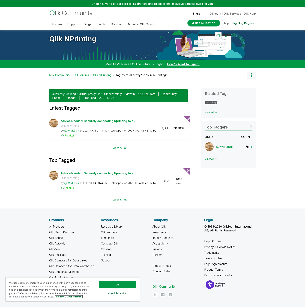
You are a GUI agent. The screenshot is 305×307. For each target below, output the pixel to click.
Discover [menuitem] (117, 24)
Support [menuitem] (73, 24)
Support (106, 260)
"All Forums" (147, 94)
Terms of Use (213, 258)
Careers (157, 255)
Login (137, 3)
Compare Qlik (109, 243)
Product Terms (213, 269)
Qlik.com (215, 13)
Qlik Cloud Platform (61, 232)
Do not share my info (218, 275)
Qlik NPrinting (73, 39)
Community (169, 94)
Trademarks (211, 252)
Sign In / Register (244, 23)
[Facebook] (170, 294)
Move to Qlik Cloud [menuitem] (141, 24)
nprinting (211, 102)
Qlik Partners (109, 232)
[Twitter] (155, 294)
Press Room (160, 232)
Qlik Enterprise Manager (64, 271)
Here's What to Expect (183, 64)
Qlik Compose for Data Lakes (68, 260)
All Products (56, 226)
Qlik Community (59, 75)
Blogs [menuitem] (87, 24)
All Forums (81, 75)
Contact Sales (161, 271)
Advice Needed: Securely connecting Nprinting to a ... (99, 121)
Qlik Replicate (57, 255)
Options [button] (251, 75)
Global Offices (161, 265)
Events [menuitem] (101, 24)
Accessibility (160, 243)
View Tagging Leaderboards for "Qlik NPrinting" (228, 125)
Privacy (157, 249)
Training (106, 255)
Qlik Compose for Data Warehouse (71, 266)
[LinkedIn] (162, 294)
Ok (117, 284)
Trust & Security (162, 238)
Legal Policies (213, 241)
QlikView (54, 249)
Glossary (106, 249)
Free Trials (107, 238)
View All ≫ (119, 147)
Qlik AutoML (57, 243)
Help (226, 23)
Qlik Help (250, 13)
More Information (117, 293)
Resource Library (112, 226)
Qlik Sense (56, 238)
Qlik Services (232, 13)
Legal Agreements (215, 264)
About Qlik (159, 226)
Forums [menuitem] (57, 24)
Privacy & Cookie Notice (220, 247)
